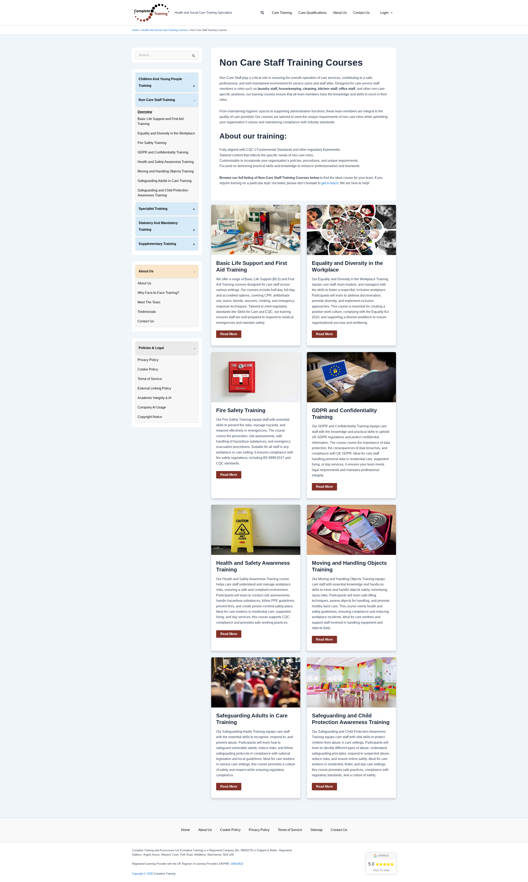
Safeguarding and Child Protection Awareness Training (163, 193)
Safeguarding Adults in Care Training (165, 181)
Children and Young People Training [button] (160, 82)
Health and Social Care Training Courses (164, 30)
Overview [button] (145, 112)
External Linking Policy (154, 388)
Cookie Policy (148, 369)
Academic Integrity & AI (154, 398)
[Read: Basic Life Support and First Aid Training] (255, 229)
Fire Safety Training (152, 143)
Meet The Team (149, 302)
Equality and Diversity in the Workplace (166, 133)
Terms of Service (150, 379)
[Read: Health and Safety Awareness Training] (255, 529)
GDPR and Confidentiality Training (163, 152)
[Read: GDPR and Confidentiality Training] (351, 377)
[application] (391, 13)
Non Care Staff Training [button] (157, 100)
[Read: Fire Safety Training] (255, 377)
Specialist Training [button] (153, 208)
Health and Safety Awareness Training (166, 162)
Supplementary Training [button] (157, 244)
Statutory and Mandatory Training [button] (158, 226)
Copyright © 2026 (142, 873)
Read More (228, 335)
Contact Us (146, 321)
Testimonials (147, 311)
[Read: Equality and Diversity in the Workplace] (351, 229)
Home (135, 30)
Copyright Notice (150, 417)
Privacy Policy (148, 360)
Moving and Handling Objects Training (166, 171)
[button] (262, 12)
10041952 (236, 863)
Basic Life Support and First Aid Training (161, 121)
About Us (144, 283)
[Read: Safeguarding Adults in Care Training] (255, 682)
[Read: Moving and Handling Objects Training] (351, 529)
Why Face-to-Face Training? (158, 292)
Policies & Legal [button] (151, 348)
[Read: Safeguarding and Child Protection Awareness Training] (351, 682)
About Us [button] (146, 271)
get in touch (329, 183)
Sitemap (316, 830)
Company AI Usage (152, 407)
